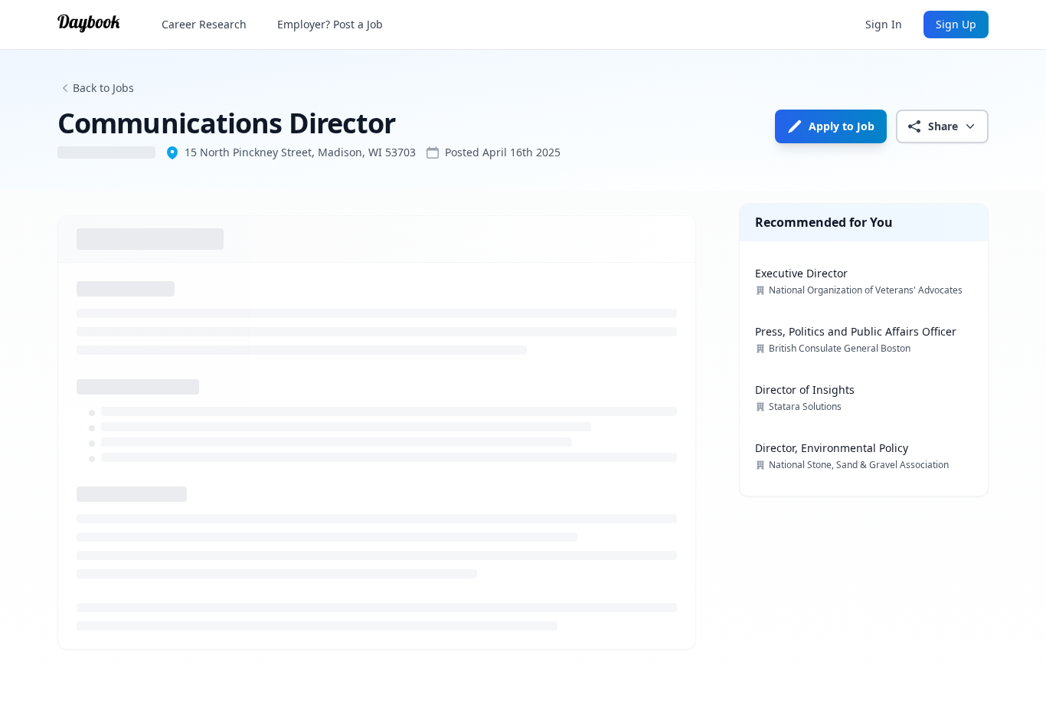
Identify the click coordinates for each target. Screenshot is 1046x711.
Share (943, 126)
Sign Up (956, 24)
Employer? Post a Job (330, 24)
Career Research (204, 24)
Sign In (883, 24)
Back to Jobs (103, 87)
